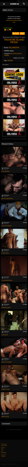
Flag (22, 33)
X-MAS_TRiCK (5, 253)
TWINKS (6, 55)
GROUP (19, 53)
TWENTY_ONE (5, 389)
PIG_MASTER (14, 47)
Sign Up (19, 1)
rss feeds (3, 456)
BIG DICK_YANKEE (6, 362)
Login (23, 1)
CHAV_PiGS (5, 334)
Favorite (16, 33)
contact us (3, 454)
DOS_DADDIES (5, 171)
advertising (3, 452)
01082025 (10, 60)
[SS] (14, 74)
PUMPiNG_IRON (6, 307)
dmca (2, 449)
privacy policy (4, 445)
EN (25, 1)
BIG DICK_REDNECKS (7, 198)
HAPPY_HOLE (5, 416)
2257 (2, 451)
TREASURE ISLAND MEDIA (14, 41)
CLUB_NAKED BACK (7, 280)
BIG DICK (13, 53)
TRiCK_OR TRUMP (6, 225)
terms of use (4, 444)
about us (3, 447)
